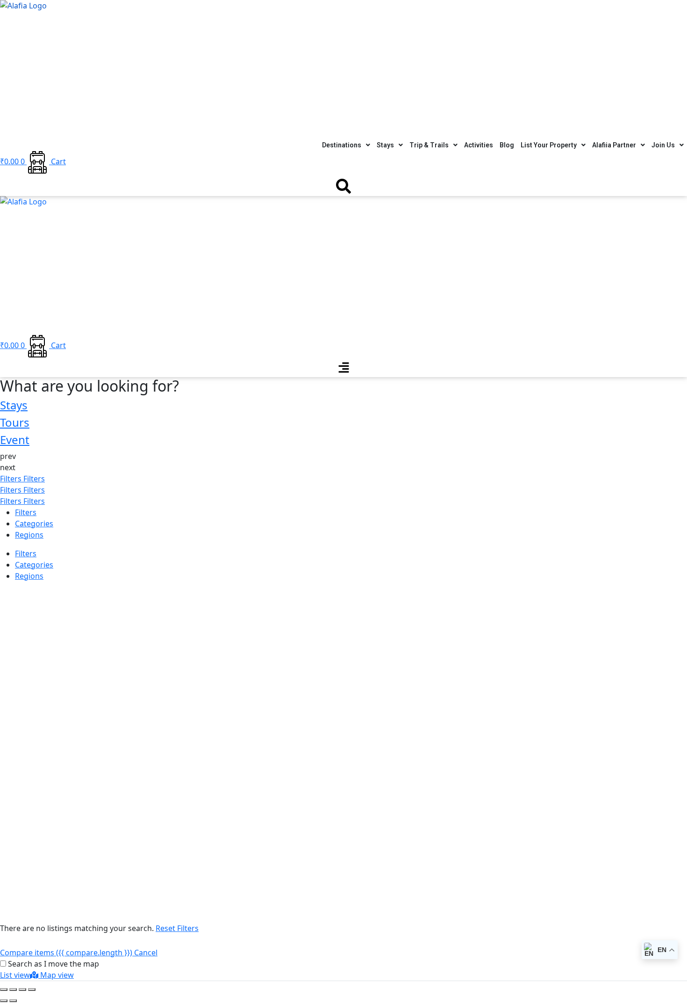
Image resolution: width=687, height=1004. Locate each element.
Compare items (66, 952)
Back (34, 594)
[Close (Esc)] (3, 989)
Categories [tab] (34, 523)
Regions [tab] (29, 535)
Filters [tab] (25, 512)
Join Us (663, 145)
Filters (11, 478)
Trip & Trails (429, 145)
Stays (385, 145)
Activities (478, 145)
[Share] (13, 989)
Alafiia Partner (614, 145)
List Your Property (549, 145)
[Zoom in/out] (32, 989)
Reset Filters (177, 928)
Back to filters (24, 836)
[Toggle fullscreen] (22, 989)
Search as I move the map (53, 964)
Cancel (145, 952)
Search (12, 594)
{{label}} (79, 719)
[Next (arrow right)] (13, 1000)
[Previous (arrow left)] (3, 1000)
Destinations (341, 145)
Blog (507, 145)
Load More (19, 894)
